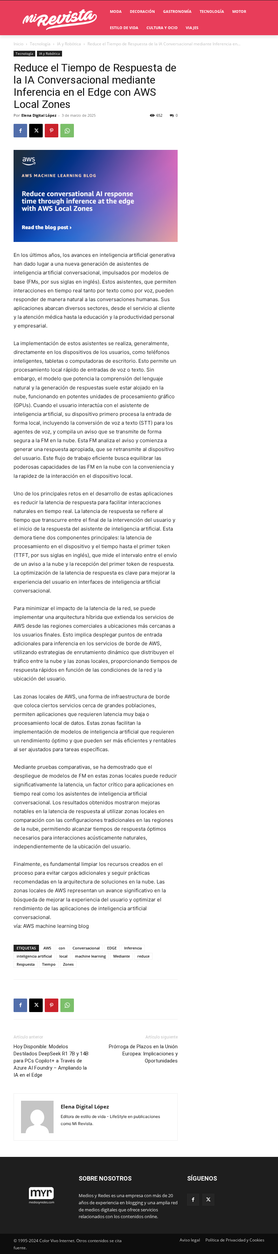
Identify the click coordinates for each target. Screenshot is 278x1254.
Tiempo (49, 964)
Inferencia (133, 947)
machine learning (90, 956)
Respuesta (26, 964)
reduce (143, 956)
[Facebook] (20, 130)
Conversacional (86, 947)
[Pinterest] (51, 130)
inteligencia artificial (34, 956)
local (63, 956)
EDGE (112, 947)
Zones (68, 964)
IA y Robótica (69, 44)
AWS (47, 947)
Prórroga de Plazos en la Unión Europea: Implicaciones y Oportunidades (143, 1054)
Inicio (18, 44)
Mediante (121, 956)
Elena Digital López (38, 115)
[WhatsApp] (67, 130)
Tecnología (40, 44)
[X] (36, 130)
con (62, 947)
